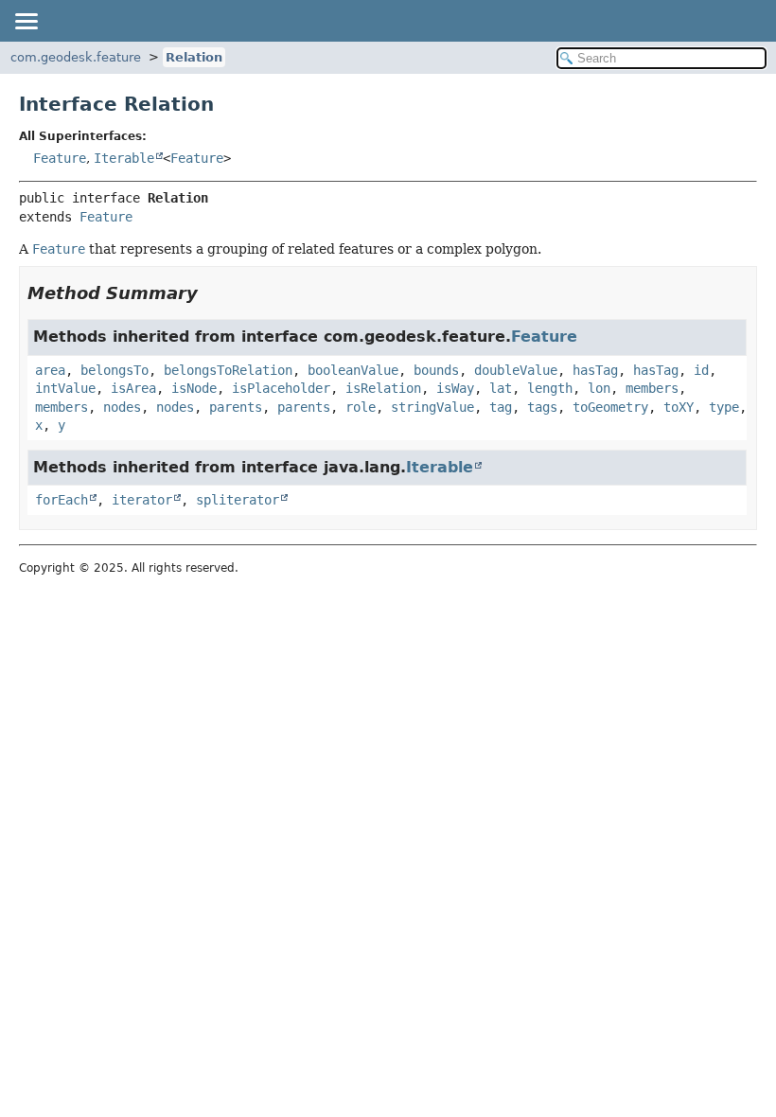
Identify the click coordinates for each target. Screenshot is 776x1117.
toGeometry (610, 407)
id (701, 370)
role (360, 407)
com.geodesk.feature (75, 57)
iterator (142, 499)
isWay (455, 388)
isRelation (383, 388)
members (652, 388)
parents (235, 407)
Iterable (124, 158)
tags (542, 407)
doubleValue (515, 370)
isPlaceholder (281, 388)
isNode (194, 388)
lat (500, 388)
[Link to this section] (211, 293)
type (724, 407)
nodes (122, 407)
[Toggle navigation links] (25, 21)
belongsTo (114, 370)
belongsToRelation (228, 370)
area (50, 370)
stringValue (432, 407)
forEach (61, 499)
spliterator (237, 499)
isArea (133, 388)
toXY (678, 407)
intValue (65, 388)
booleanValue (353, 370)
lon (599, 388)
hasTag (595, 370)
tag (500, 407)
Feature (59, 158)
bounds (436, 370)
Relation (194, 57)
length (550, 388)
